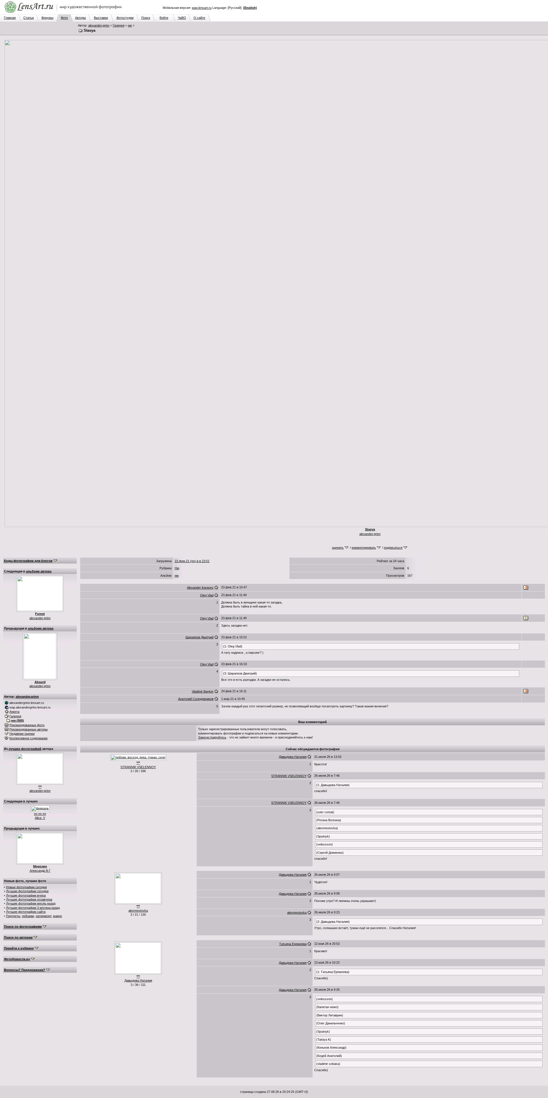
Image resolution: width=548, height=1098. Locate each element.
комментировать (364, 547)
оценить (338, 547)
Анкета (14, 711)
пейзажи (28, 916)
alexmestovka (138, 910)
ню (130, 25)
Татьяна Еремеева (293, 944)
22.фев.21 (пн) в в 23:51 (192, 561)
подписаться (393, 547)
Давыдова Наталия (293, 756)
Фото (64, 17)
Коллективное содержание (28, 738)
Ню (177, 568)
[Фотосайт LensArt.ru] (64, 13)
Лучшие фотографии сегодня (27, 891)
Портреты (13, 916)
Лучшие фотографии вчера (26, 895)
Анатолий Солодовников (195, 699)
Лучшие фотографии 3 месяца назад (33, 907)
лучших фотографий (25, 748)
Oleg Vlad (206, 595)
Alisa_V (40, 818)
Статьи (28, 17)
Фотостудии (125, 17)
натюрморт (43, 916)
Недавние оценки (22, 733)
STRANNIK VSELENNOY (138, 767)
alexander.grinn (98, 25)
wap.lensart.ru (201, 7)
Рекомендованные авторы (28, 729)
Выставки (101, 17)
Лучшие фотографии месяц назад (30, 903)
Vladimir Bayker (202, 691)
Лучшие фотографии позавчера (29, 899)
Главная (10, 17)
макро (57, 916)
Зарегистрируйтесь (212, 737)
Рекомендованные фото (27, 725)
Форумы (47, 17)
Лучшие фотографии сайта (25, 911)
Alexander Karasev (200, 587)
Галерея (118, 25)
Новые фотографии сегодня (26, 887)
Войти (164, 17)
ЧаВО (182, 17)
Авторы (80, 17)
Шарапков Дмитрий (199, 637)
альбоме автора (38, 571)
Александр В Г (40, 870)
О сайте (199, 17)
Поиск (145, 17)
